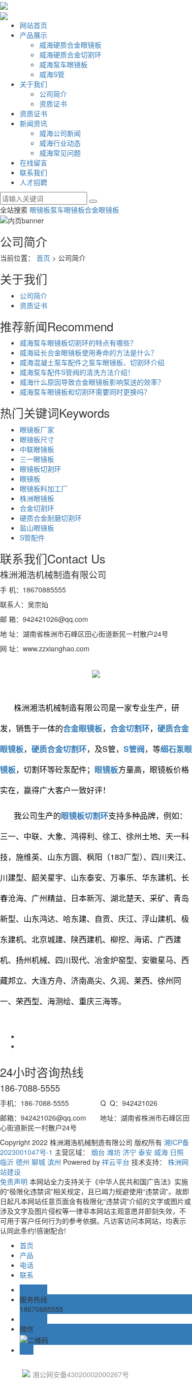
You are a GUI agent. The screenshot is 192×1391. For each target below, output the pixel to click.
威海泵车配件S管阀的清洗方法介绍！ (77, 372)
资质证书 (53, 103)
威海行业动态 (60, 143)
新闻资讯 (33, 123)
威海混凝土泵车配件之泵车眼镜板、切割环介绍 (92, 362)
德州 (23, 1162)
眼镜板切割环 (40, 469)
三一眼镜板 (37, 459)
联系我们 (33, 172)
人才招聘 (33, 182)
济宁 (129, 1152)
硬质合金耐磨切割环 (51, 518)
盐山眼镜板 (37, 528)
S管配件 (32, 537)
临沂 (7, 1162)
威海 (161, 1152)
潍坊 (114, 1152)
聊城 (38, 1162)
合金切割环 (37, 508)
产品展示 (33, 35)
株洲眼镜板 (37, 498)
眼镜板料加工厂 (44, 488)
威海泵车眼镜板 (63, 64)
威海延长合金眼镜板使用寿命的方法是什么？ (89, 352)
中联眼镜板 (37, 449)
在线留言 (33, 162)
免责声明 (14, 1181)
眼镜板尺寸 (37, 439)
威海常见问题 (60, 153)
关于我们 (33, 84)
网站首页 (33, 25)
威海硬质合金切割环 (70, 54)
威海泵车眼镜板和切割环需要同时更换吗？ (85, 392)
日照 (177, 1152)
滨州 (54, 1162)
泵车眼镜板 (67, 209)
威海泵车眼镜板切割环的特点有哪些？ (78, 343)
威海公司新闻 (60, 133)
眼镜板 (40, 209)
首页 (43, 258)
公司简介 (53, 94)
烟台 (98, 1152)
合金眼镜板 (102, 209)
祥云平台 (115, 1162)
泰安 (145, 1152)
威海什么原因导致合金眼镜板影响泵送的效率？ (92, 382)
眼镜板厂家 (37, 429)
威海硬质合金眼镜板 (70, 45)
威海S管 (51, 74)
